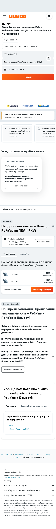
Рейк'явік (15, 457)
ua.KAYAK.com (6, 455)
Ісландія (48, 455)
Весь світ (30, 455)
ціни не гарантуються (12, 477)
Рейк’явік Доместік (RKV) (18, 429)
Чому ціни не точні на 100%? (18, 495)
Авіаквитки (19, 455)
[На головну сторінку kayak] (17, 16)
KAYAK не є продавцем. (15, 485)
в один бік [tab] (24, 254)
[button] (5, 16)
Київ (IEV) (11, 425)
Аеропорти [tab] (11, 406)
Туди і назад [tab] (9, 254)
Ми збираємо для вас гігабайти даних (22, 490)
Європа (39, 455)
